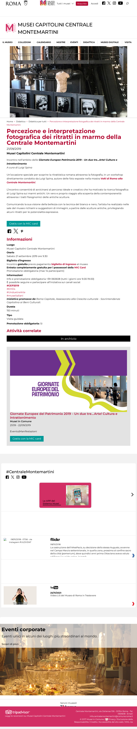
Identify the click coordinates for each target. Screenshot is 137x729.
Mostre (60, 42)
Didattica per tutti (37, 121)
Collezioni (24, 42)
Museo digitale (110, 42)
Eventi (74, 42)
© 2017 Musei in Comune (92, 719)
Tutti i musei (63, 3)
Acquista (82, 3)
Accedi (94, 3)
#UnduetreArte (16, 292)
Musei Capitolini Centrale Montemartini (46, 716)
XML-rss (129, 722)
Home (10, 121)
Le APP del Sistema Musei (51, 502)
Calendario (44, 42)
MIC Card (80, 267)
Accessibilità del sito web (111, 722)
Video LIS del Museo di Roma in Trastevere (73, 595)
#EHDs (11, 288)
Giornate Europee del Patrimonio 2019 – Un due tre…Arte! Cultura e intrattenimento (63, 415)
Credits (93, 722)
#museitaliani (15, 295)
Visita (128, 42)
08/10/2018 (90, 550)
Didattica (89, 42)
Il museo (8, 42)
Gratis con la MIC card (23, 223)
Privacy (111, 719)
